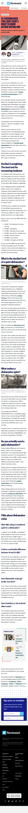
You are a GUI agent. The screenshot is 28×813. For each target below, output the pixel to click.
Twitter (19, 681)
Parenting (5, 767)
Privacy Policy (18, 776)
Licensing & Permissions (7, 781)
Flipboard (19, 684)
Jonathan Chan (15, 54)
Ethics (3, 784)
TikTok (11, 684)
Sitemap (17, 778)
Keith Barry (20, 52)
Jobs (3, 776)
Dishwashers (5, 14)
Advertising (4, 778)
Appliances (5, 753)
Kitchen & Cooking (7, 756)
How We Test (18, 766)
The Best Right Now (19, 754)
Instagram (4, 684)
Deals (16, 757)
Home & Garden (6, 759)
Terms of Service (18, 773)
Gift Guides (5, 770)
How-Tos (17, 763)
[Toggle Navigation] (2, 3)
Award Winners (15, 8)
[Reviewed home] (14, 3)
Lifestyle (4, 765)
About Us (4, 773)
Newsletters (4, 8)
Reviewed (18, 677)
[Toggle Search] (26, 3)
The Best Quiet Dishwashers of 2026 (18, 641)
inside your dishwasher (15, 493)
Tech (3, 762)
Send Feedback (5, 787)
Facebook (12, 681)
